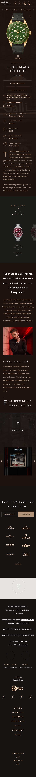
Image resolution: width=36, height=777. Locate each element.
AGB (18, 757)
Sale (18, 735)
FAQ (18, 764)
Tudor (15, 9)
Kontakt (18, 730)
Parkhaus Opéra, (27, 620)
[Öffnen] (18, 461)
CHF (18, 75)
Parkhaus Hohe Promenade (18, 623)
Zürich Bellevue (27, 629)
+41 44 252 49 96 (20, 645)
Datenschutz (18, 753)
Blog (18, 726)
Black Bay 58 (26, 9)
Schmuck (18, 712)
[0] (24, 3)
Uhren (6, 9)
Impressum (18, 760)
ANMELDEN (26, 514)
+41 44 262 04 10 (20, 641)
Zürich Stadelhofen (26, 635)
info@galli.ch (18, 680)
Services (18, 717)
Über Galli (18, 721)
